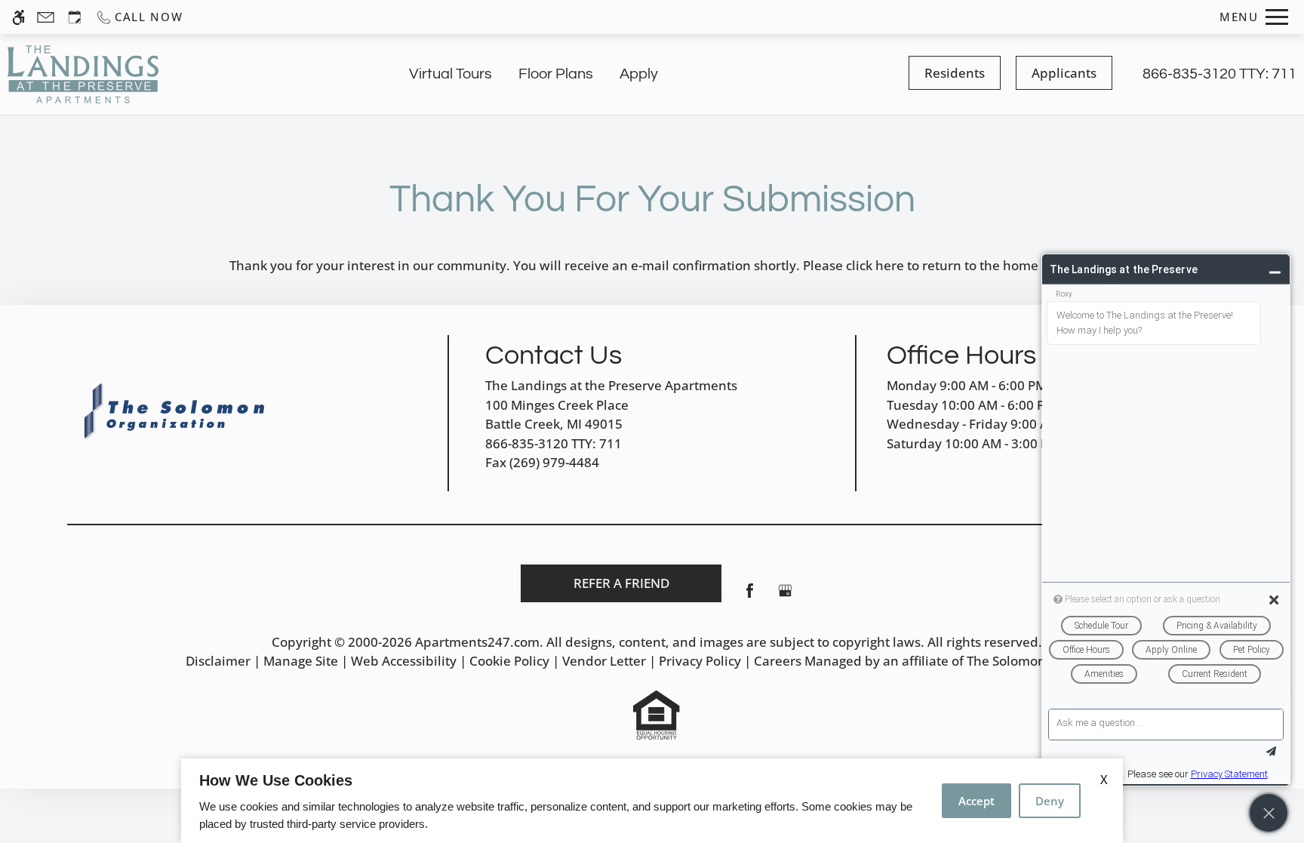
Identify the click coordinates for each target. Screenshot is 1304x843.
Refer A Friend (621, 583)
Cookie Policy (509, 660)
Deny (1049, 800)
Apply (639, 74)
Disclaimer (218, 660)
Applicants (1064, 73)
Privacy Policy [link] (700, 660)
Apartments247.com (477, 642)
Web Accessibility (404, 660)
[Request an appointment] (75, 17)
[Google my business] (785, 596)
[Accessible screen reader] (18, 17)
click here (875, 265)
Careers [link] (777, 660)
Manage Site (300, 660)
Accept (976, 800)
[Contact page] (46, 17)
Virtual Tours (450, 74)
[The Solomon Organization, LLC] (176, 411)
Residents (954, 73)
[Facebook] (750, 596)
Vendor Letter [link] (604, 660)
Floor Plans (555, 74)
